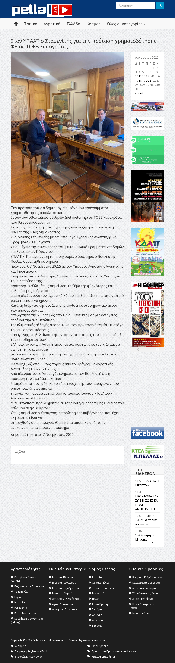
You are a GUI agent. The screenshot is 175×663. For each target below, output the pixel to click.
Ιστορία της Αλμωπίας (65, 588)
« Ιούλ (139, 93)
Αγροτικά (52, 23)
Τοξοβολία (21, 592)
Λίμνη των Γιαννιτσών (65, 609)
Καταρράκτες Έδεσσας (146, 583)
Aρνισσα (97, 620)
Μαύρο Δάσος (141, 613)
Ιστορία (97, 577)
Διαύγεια (20, 646)
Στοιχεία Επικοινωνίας (28, 657)
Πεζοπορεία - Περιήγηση (29, 586)
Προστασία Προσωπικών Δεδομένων (114, 651)
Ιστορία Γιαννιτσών (64, 583)
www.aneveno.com (94, 640)
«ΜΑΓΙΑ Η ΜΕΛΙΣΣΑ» (147, 483)
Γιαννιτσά (98, 593)
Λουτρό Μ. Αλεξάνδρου (66, 599)
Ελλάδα (73, 23)
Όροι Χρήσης (100, 646)
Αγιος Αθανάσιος (62, 604)
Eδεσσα (97, 626)
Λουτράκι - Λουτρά (144, 588)
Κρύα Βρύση (100, 604)
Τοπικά (30, 23)
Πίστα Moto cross (25, 613)
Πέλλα (95, 599)
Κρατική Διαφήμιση (104, 657)
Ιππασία (19, 602)
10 (137, 76)
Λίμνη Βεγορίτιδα (143, 599)
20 (147, 80)
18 (140, 80)
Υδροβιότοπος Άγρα (145, 593)
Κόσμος (94, 23)
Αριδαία (97, 615)
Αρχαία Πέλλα (100, 583)
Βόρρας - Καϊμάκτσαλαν (147, 577)
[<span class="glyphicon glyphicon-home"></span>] (16, 23)
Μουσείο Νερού (62, 593)
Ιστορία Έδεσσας (62, 577)
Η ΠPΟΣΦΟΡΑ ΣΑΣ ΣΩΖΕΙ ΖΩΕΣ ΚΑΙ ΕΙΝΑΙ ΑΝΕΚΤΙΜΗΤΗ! (147, 500)
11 (140, 76)
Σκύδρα (97, 609)
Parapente (20, 608)
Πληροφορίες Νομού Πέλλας (32, 651)
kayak (17, 597)
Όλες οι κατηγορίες (125, 23)
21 (151, 80)
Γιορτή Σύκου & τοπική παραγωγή (146, 520)
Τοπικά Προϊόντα (103, 588)
